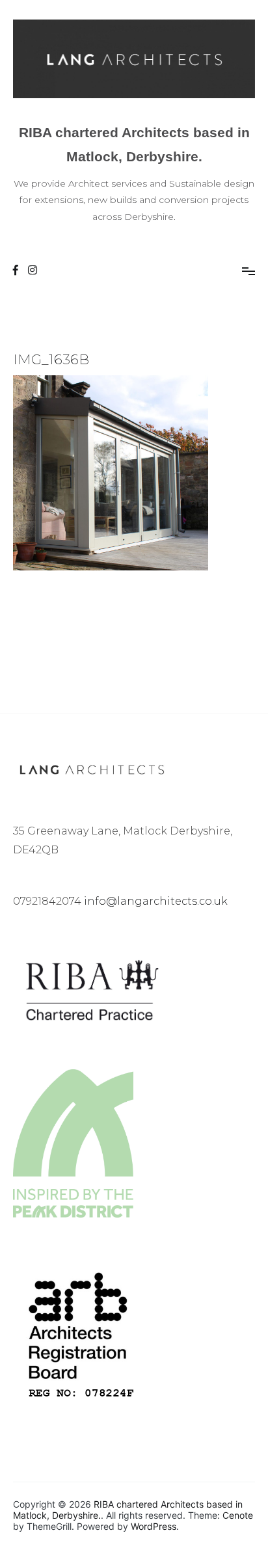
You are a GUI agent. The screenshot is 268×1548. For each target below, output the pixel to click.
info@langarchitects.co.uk (156, 901)
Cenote (237, 1515)
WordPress (153, 1526)
